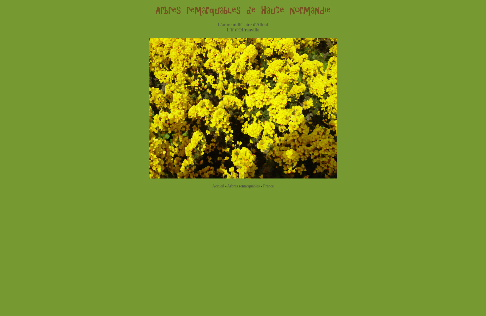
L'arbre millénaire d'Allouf (243, 24)
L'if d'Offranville (243, 29)
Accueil (218, 186)
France (268, 186)
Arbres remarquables (243, 186)
